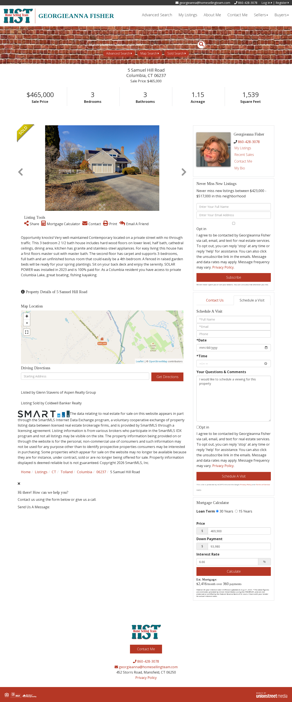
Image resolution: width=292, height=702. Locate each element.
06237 (101, 472)
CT (54, 472)
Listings (41, 472)
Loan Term (205, 511)
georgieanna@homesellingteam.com (204, 3)
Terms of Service (263, 484)
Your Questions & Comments (221, 371)
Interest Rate (208, 554)
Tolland (66, 472)
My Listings (242, 148)
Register (282, 3)
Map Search (148, 53)
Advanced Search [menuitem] (157, 14)
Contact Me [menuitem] (237, 14)
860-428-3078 (247, 3)
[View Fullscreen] (27, 332)
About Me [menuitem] (212, 14)
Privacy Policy (223, 267)
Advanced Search (118, 53)
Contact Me (243, 161)
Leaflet (140, 361)
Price (200, 523)
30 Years (226, 511)
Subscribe (233, 277)
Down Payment (209, 538)
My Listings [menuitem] (187, 14)
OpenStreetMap (158, 361)
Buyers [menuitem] (280, 14)
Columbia (84, 472)
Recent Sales (244, 154)
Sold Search (175, 53)
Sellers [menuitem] (260, 14)
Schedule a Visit (252, 300)
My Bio (239, 168)
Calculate (234, 571)
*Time (201, 356)
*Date (201, 340)
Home (26, 472)
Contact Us (215, 300)
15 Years (245, 511)
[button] (199, 44)
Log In (266, 3)
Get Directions (167, 376)
